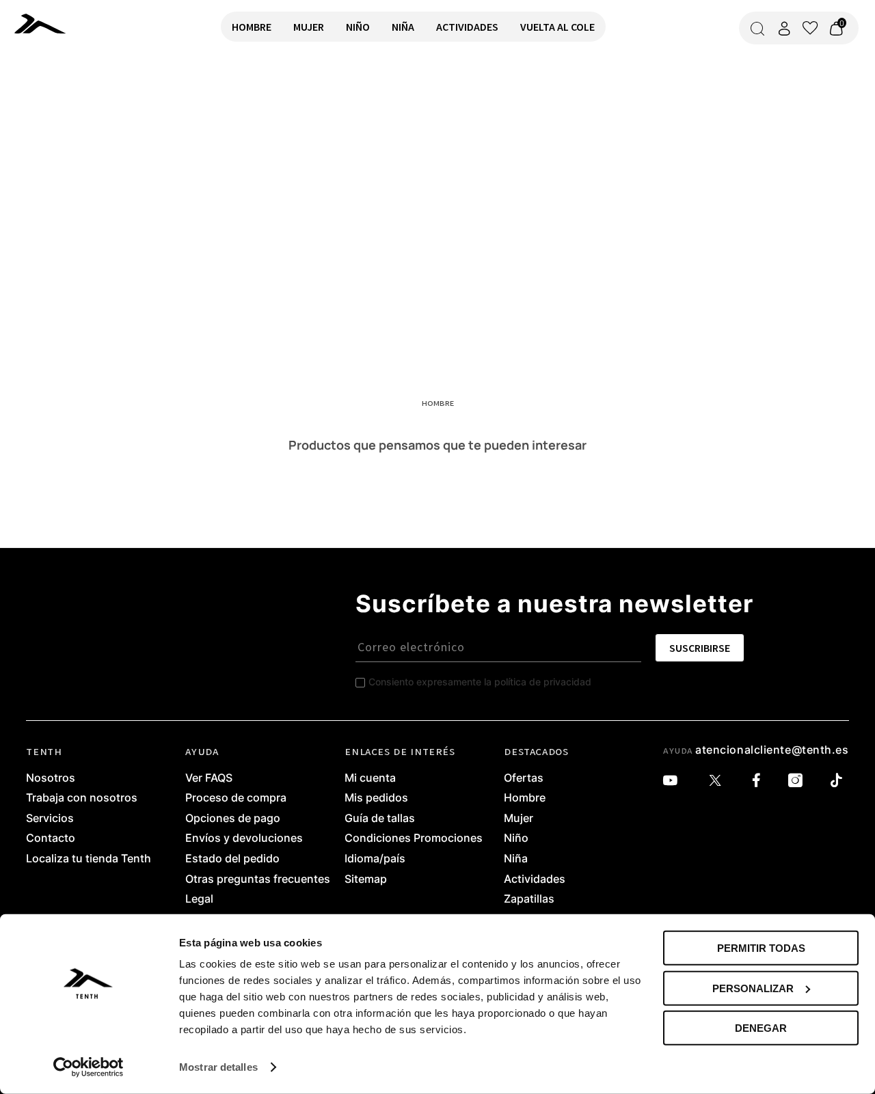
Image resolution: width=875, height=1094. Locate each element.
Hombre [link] (525, 798)
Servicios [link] (50, 818)
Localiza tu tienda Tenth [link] (88, 859)
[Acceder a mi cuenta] (784, 28)
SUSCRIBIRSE (699, 648)
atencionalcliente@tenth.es (772, 749)
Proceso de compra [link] (235, 798)
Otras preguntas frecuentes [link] (257, 879)
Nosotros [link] (50, 778)
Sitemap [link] (366, 879)
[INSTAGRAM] (798, 781)
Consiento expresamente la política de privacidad (479, 681)
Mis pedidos (376, 798)
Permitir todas (761, 948)
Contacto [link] (50, 838)
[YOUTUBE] (673, 781)
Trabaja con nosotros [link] (81, 798)
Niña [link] (516, 859)
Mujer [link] (518, 818)
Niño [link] (516, 838)
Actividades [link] (534, 879)
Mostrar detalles (218, 1067)
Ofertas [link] (523, 778)
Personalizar (753, 988)
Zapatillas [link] (529, 899)
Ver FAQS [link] (208, 778)
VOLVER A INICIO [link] (52, 100)
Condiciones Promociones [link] (414, 838)
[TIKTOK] (840, 781)
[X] (718, 781)
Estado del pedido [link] (232, 859)
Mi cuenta (370, 778)
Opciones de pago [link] (232, 818)
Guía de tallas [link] (380, 818)
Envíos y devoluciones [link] (244, 838)
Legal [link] (199, 899)
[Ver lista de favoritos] (810, 28)
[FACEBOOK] (760, 781)
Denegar (761, 1028)
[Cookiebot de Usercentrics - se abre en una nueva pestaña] (88, 1067)
